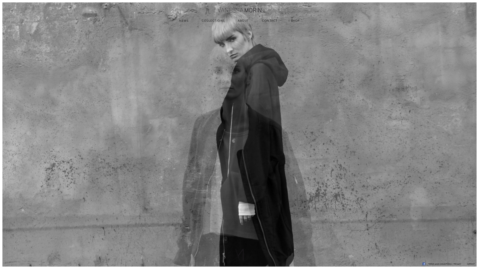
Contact (270, 20)
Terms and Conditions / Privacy (444, 264)
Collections (213, 20)
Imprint (471, 264)
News (183, 20)
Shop (295, 20)
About (243, 20)
